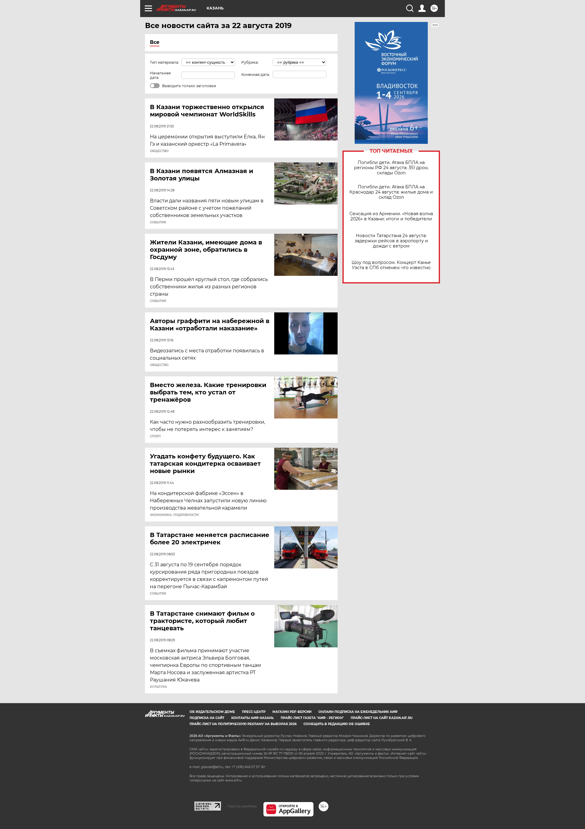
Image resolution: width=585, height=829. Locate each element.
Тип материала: (164, 62)
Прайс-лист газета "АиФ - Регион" (312, 718)
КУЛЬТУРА (158, 686)
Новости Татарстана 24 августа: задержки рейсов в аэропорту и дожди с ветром (391, 241)
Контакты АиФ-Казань (252, 718)
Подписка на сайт (207, 718)
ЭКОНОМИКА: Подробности (174, 515)
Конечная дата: (255, 74)
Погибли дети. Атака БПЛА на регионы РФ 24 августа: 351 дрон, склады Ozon (391, 168)
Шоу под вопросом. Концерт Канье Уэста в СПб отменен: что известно (391, 265)
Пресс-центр (253, 712)
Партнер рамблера (242, 806)
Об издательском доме (212, 712)
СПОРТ (155, 436)
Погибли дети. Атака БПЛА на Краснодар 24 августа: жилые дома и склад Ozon (391, 192)
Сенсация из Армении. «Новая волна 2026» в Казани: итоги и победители (391, 216)
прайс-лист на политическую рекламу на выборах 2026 (243, 724)
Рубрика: (250, 62)
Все (154, 42)
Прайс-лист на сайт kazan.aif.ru (382, 718)
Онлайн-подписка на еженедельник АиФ (358, 712)
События (158, 222)
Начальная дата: (160, 75)
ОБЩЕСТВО (159, 151)
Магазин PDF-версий (291, 712)
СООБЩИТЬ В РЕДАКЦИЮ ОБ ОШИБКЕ (336, 724)
